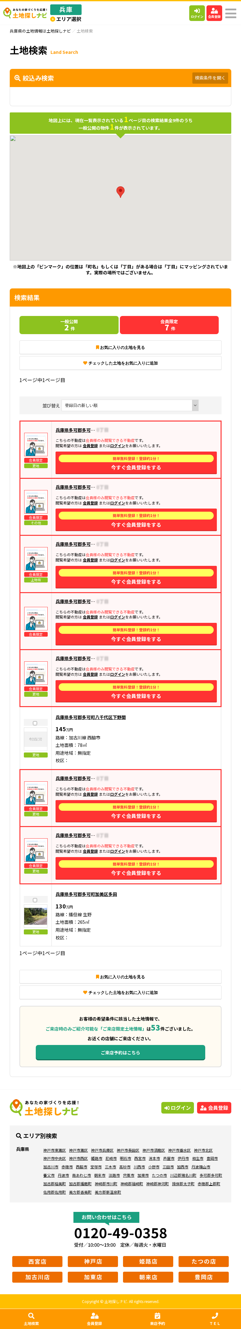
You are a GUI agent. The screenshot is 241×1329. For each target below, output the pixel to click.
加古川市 (50, 1166)
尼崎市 (111, 1158)
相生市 (197, 1158)
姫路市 (96, 1158)
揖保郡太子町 (183, 1183)
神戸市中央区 (54, 1158)
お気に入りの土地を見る (122, 347)
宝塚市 (96, 1166)
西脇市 (81, 1166)
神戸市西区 (78, 1158)
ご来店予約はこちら (120, 1052)
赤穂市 (67, 1166)
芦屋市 (168, 1158)
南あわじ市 (81, 1175)
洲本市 (154, 1158)
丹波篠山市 (200, 1166)
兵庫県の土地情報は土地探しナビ (40, 31)
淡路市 (114, 1175)
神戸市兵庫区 (102, 1150)
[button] (120, 192)
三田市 (168, 1166)
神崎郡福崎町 (131, 1183)
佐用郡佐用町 (54, 1192)
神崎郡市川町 (106, 1183)
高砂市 (125, 1166)
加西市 (182, 1166)
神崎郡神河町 (157, 1183)
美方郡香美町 (80, 1192)
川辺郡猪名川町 (183, 1175)
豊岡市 (212, 1158)
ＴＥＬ (215, 1323)
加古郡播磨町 (80, 1183)
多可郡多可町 (211, 1175)
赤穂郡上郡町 (209, 1183)
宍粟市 (128, 1175)
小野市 (153, 1166)
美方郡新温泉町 (108, 1192)
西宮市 (140, 1158)
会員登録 (214, 16)
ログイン (197, 16)
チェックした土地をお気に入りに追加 (123, 363)
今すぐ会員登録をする (136, 463)
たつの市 (159, 1175)
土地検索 (31, 1323)
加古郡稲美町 (54, 1183)
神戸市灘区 (78, 1150)
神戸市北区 (203, 1150)
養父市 (49, 1175)
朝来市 (99, 1175)
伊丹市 (183, 1158)
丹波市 (63, 1175)
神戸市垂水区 (179, 1150)
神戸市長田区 (128, 1150)
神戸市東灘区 (54, 1150)
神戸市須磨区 (153, 1150)
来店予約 (157, 1323)
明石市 (125, 1158)
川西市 (139, 1166)
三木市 (110, 1166)
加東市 (143, 1175)
